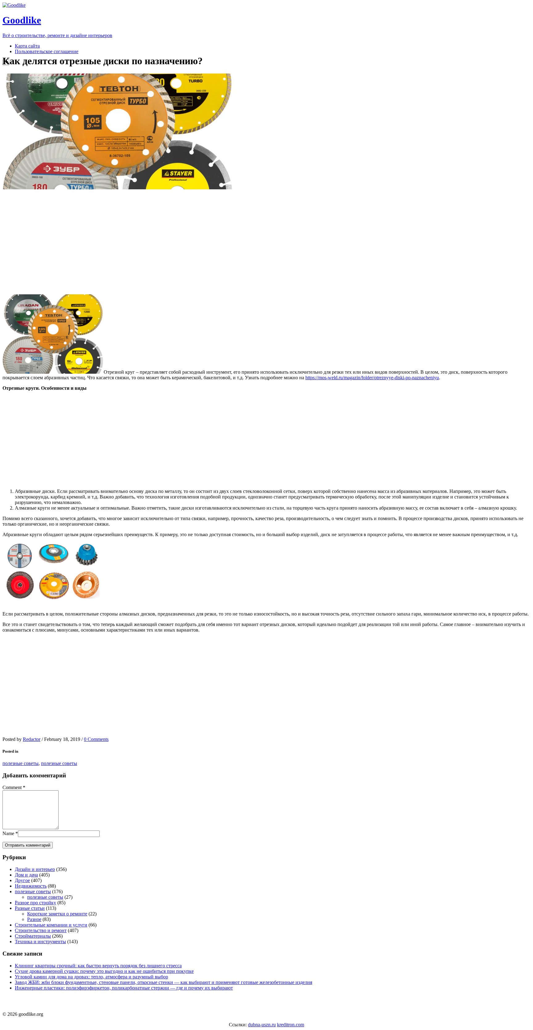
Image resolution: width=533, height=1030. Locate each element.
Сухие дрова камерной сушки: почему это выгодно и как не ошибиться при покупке (104, 971)
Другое (22, 880)
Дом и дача (26, 874)
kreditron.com (290, 1024)
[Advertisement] (118, 241)
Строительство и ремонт (41, 930)
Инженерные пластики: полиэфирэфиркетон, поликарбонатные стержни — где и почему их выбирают (124, 987)
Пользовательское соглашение (46, 51)
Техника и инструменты (40, 941)
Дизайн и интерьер (35, 869)
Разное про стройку (35, 902)
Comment (12, 787)
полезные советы (20, 763)
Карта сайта (27, 45)
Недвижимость (31, 886)
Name (8, 833)
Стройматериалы (33, 936)
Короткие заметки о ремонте (57, 913)
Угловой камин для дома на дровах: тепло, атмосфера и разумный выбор (91, 976)
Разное (34, 919)
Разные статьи (30, 908)
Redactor (31, 739)
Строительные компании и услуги (51, 924)
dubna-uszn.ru (262, 1024)
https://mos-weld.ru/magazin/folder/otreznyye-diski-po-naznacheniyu (372, 377)
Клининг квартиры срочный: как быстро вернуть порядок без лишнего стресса (98, 965)
